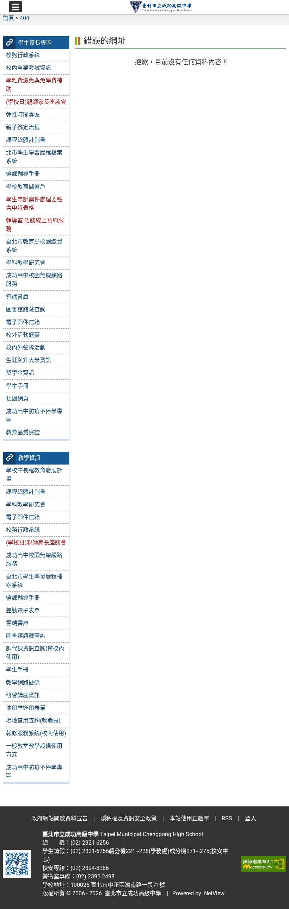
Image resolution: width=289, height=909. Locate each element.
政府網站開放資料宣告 (59, 818)
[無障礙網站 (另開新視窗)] (263, 864)
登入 (250, 818)
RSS (227, 818)
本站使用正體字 (189, 818)
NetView (214, 893)
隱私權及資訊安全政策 (128, 818)
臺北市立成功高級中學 (131, 893)
